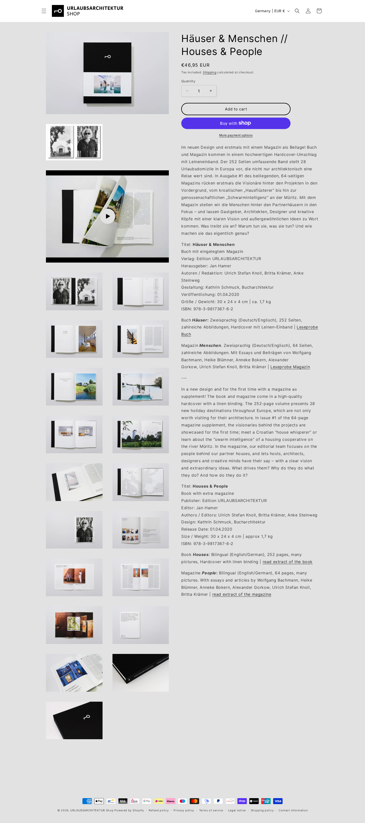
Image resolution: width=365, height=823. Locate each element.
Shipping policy (262, 810)
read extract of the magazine (241, 594)
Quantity (188, 81)
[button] (43, 10)
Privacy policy (184, 810)
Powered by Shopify (129, 810)
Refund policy (159, 810)
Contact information (293, 810)
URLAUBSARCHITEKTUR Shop (91, 810)
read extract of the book (288, 561)
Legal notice (237, 810)
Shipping (210, 72)
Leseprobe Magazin (290, 366)
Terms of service (211, 810)
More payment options (236, 135)
